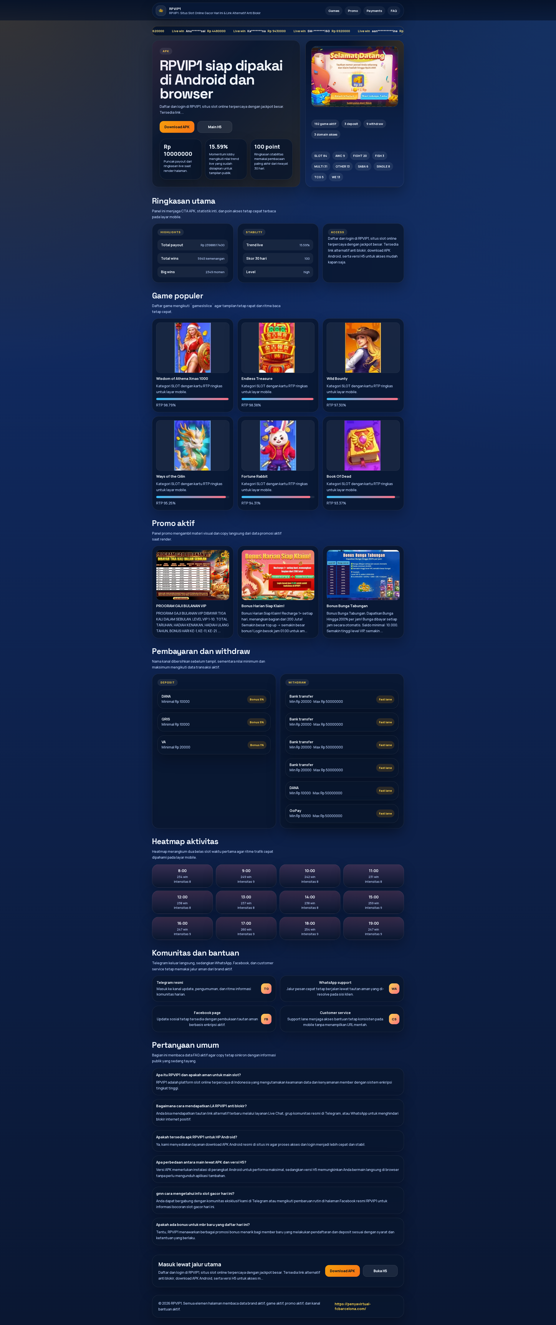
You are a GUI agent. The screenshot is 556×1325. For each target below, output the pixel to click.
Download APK (177, 127)
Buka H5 (380, 1270)
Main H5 (215, 127)
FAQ (394, 11)
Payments (374, 11)
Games (333, 11)
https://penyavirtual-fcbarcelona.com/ (353, 1306)
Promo (353, 11)
